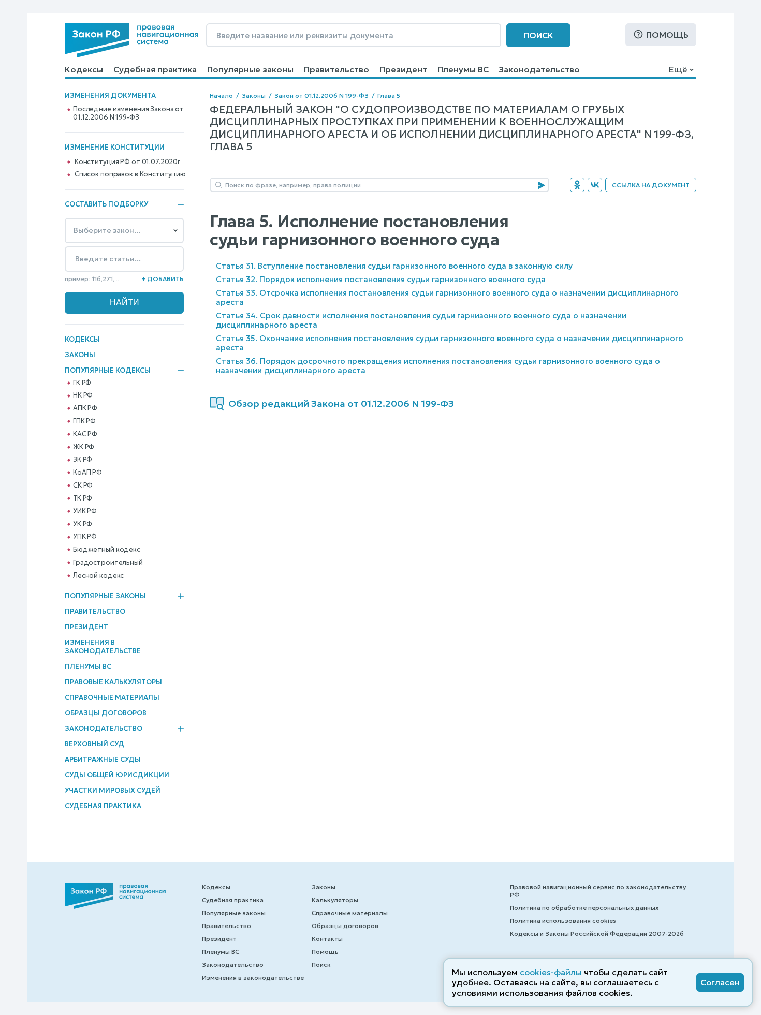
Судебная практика (155, 69)
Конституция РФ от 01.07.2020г (127, 162)
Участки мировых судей (112, 790)
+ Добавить (162, 279)
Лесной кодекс (98, 575)
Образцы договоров (106, 713)
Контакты (327, 939)
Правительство (336, 69)
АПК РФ (85, 408)
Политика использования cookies (563, 920)
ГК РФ (82, 383)
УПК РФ (85, 537)
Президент (403, 69)
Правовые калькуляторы (113, 682)
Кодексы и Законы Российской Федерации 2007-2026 (597, 933)
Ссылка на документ (651, 185)
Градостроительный (108, 562)
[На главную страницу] (131, 40)
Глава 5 (388, 95)
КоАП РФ (87, 472)
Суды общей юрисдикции (117, 775)
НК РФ (83, 395)
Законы (80, 354)
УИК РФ (85, 511)
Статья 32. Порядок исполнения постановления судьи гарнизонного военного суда (381, 279)
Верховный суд (94, 744)
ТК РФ (82, 498)
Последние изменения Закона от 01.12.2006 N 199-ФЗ (128, 113)
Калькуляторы (335, 900)
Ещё (678, 69)
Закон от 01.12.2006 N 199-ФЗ (321, 95)
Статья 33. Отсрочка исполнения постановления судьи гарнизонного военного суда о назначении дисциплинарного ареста (447, 297)
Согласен (720, 982)
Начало (221, 95)
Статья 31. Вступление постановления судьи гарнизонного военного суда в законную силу (394, 266)
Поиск (538, 35)
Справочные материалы (112, 697)
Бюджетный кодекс (106, 550)
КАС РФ (85, 434)
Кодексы (84, 69)
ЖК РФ (83, 447)
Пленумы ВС (463, 69)
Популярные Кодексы (108, 370)
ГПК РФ (84, 421)
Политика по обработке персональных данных (584, 907)
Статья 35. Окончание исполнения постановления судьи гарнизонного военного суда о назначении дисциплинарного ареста (449, 342)
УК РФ (82, 524)
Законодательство (539, 69)
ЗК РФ (82, 459)
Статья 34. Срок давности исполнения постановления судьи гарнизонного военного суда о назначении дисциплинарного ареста (421, 320)
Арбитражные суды (103, 759)
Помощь (667, 35)
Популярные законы (250, 69)
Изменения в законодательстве (103, 646)
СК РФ (83, 485)
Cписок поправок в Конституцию (130, 174)
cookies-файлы (551, 972)
